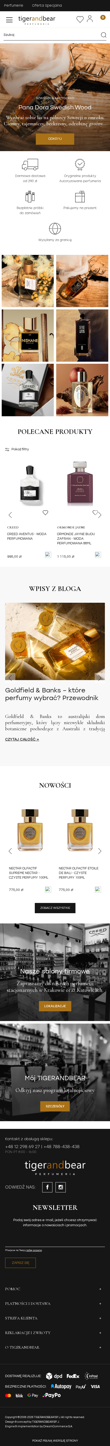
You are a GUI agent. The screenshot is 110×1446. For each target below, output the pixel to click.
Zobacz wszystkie (55, 908)
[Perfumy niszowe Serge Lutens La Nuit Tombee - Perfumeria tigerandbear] (82, 335)
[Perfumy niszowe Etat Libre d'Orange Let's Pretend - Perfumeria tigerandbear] (82, 390)
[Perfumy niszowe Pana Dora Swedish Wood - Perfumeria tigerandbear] (82, 281)
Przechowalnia (80, 19)
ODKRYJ (55, 139)
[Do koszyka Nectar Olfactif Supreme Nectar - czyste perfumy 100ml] (48, 890)
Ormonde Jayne (71, 527)
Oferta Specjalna (47, 5)
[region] (55, 97)
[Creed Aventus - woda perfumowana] (30, 492)
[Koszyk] (100, 19)
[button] (9, 18)
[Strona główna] (46, 19)
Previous (10, 515)
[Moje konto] (90, 19)
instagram (61, 1187)
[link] (55, 97)
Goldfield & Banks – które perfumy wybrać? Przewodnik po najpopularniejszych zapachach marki (51, 694)
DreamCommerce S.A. (58, 1426)
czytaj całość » (22, 739)
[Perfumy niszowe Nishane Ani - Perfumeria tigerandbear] (28, 335)
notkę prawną (34, 1250)
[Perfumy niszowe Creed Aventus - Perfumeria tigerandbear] (28, 390)
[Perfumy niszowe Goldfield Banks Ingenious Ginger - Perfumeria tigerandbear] (28, 281)
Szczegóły (55, 1106)
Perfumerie (13, 5)
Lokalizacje (55, 1006)
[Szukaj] (103, 34)
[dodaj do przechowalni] (45, 512)
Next (100, 515)
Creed (13, 527)
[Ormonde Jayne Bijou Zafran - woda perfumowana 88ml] (80, 492)
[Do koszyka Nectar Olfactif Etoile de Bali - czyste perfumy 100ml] (98, 890)
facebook (47, 1187)
